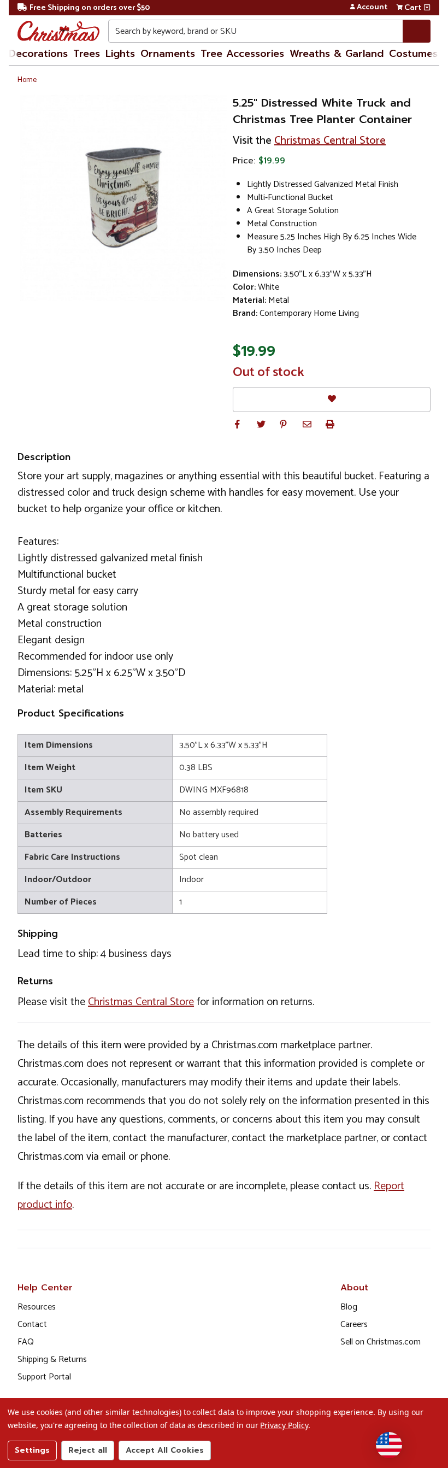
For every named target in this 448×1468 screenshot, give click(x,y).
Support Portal (44, 1377)
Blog (348, 1307)
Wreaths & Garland (337, 53)
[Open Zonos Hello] (389, 1445)
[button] (237, 424)
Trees (86, 53)
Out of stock (268, 373)
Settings (32, 1450)
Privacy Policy (284, 1425)
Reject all (87, 1450)
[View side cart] (427, 7)
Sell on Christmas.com (380, 1342)
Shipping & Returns (52, 1359)
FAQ (25, 1342)
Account (372, 7)
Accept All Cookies (165, 1450)
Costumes (413, 53)
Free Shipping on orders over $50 (90, 8)
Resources (36, 1307)
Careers (354, 1324)
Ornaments (167, 53)
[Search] (417, 31)
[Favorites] (332, 399)
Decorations (38, 53)
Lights (120, 53)
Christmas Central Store (330, 141)
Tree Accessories (242, 53)
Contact (32, 1324)
